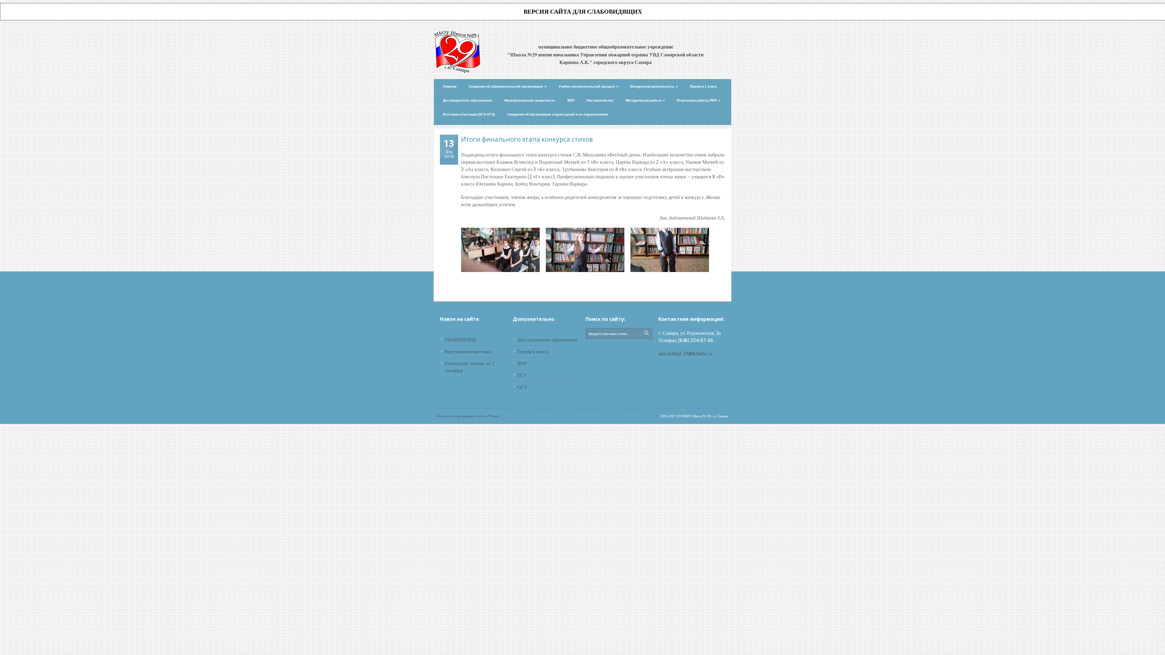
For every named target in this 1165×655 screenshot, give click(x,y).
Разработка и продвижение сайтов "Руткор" (468, 416)
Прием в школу (533, 351)
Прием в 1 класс (703, 86)
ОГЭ (522, 387)
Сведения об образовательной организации (507, 86)
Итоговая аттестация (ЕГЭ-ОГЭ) (469, 114)
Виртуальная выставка (467, 351)
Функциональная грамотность (529, 100)
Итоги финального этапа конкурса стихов (527, 139)
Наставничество (599, 100)
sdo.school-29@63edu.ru (685, 354)
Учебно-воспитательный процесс (588, 86)
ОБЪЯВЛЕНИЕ (460, 340)
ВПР (570, 100)
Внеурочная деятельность (654, 86)
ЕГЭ (521, 375)
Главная (449, 86)
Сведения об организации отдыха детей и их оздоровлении (557, 114)
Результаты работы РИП (698, 100)
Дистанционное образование (467, 100)
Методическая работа (645, 100)
